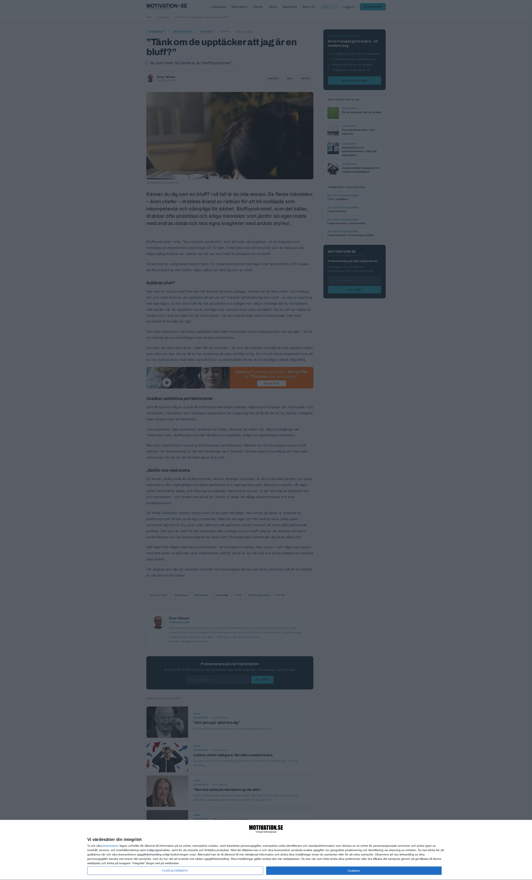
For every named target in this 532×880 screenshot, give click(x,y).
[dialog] (266, 850)
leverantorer (111, 845)
